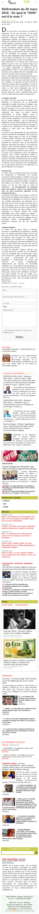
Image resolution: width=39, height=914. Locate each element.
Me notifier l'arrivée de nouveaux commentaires (17, 331)
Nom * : (5, 290)
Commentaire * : (8, 310)
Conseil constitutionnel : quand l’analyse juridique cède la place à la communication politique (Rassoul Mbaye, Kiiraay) (18, 767)
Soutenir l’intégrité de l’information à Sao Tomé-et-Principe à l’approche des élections (19, 468)
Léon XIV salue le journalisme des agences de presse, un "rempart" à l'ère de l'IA (18, 492)
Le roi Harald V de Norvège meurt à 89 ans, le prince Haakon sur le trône (27, 699)
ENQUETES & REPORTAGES (14, 373)
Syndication (19, 911)
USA (4, 504)
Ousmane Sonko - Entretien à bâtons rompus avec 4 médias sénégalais (18, 632)
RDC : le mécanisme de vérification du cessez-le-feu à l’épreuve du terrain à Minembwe (17, 536)
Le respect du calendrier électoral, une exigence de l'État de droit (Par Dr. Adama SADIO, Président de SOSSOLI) (26, 819)
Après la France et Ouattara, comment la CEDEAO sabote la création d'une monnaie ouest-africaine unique (19, 662)
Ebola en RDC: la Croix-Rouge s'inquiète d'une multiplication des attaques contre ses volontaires (19, 555)
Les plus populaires (21, 605)
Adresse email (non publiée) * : (14, 297)
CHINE (5, 507)
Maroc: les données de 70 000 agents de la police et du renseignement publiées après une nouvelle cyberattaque (18, 519)
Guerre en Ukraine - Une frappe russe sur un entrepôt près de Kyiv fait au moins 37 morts (18, 754)
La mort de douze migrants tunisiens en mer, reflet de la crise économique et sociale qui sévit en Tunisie (18, 730)
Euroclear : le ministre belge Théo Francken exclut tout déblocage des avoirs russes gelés (19, 681)
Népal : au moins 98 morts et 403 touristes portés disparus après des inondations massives (19, 710)
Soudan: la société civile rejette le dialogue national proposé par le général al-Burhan (18, 527)
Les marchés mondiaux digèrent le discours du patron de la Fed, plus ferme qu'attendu (19, 568)
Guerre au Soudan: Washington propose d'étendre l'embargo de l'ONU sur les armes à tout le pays (18, 720)
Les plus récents (7, 605)
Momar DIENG (7, 281)
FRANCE (6, 501)
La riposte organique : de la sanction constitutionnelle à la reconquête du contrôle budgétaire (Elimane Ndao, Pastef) (26, 788)
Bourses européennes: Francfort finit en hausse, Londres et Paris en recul (18, 590)
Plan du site (8, 911)
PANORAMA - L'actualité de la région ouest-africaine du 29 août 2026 (17, 747)
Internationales (7, 675)
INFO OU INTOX (7, 463)
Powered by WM (29, 911)
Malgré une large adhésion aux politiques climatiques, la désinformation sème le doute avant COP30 (18, 487)
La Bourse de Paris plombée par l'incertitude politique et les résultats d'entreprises (15, 586)
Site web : (6, 303)
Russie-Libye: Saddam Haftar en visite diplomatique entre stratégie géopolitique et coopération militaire (18, 545)
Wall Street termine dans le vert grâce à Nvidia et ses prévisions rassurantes (17, 594)
